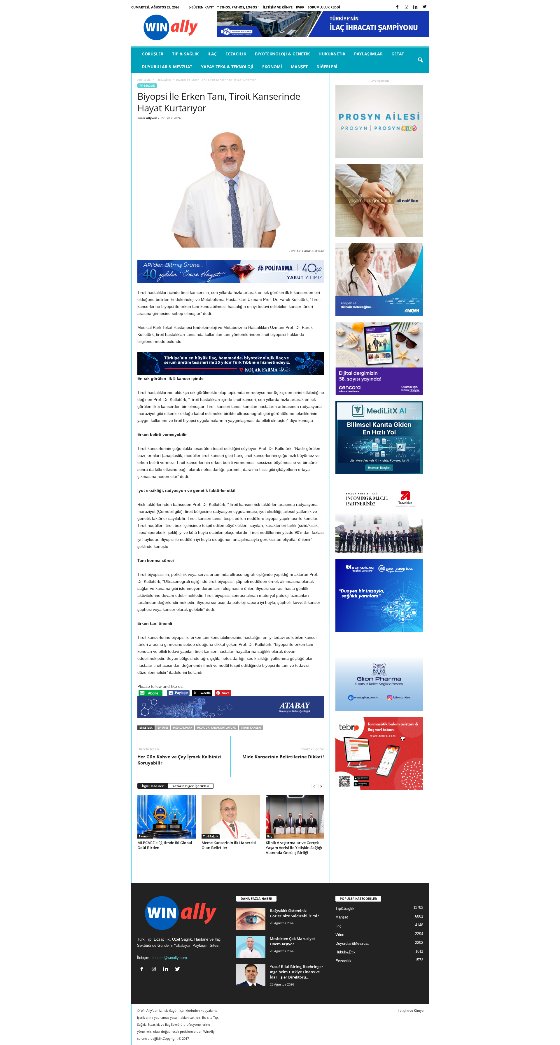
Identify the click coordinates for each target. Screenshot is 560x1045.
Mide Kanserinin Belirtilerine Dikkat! (283, 757)
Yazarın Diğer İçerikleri (190, 786)
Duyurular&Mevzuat (352, 943)
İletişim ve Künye (278, 7)
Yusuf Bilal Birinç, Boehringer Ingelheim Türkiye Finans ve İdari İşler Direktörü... (296, 972)
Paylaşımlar (368, 54)
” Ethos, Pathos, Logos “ (238, 7)
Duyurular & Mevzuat (167, 66)
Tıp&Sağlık (163, 80)
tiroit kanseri (251, 728)
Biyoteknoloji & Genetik (282, 54)
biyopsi (163, 728)
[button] (420, 60)
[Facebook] (397, 7)
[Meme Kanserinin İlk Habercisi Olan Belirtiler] (231, 817)
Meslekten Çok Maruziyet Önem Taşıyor (292, 941)
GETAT (397, 54)
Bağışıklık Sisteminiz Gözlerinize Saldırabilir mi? (294, 913)
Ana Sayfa (144, 80)
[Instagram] (406, 7)
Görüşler (152, 54)
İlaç (212, 54)
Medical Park (182, 728)
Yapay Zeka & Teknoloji (227, 66)
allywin (151, 118)
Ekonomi (272, 66)
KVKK (300, 7)
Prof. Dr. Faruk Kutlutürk (216, 728)
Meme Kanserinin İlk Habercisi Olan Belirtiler (229, 845)
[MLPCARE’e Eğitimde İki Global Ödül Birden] (166, 817)
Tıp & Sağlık (185, 54)
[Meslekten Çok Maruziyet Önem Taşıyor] (250, 947)
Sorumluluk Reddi (324, 7)
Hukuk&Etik (331, 54)
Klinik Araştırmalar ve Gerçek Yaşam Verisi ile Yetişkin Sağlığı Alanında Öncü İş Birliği (294, 847)
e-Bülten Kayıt (201, 7)
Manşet (299, 66)
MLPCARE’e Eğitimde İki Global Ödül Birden (164, 845)
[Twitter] (424, 7)
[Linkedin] (415, 7)
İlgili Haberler (153, 786)
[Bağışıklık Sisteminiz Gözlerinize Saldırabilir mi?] (250, 919)
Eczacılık (235, 54)
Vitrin (339, 934)
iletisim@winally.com (169, 957)
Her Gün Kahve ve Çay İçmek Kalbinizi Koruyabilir (179, 760)
